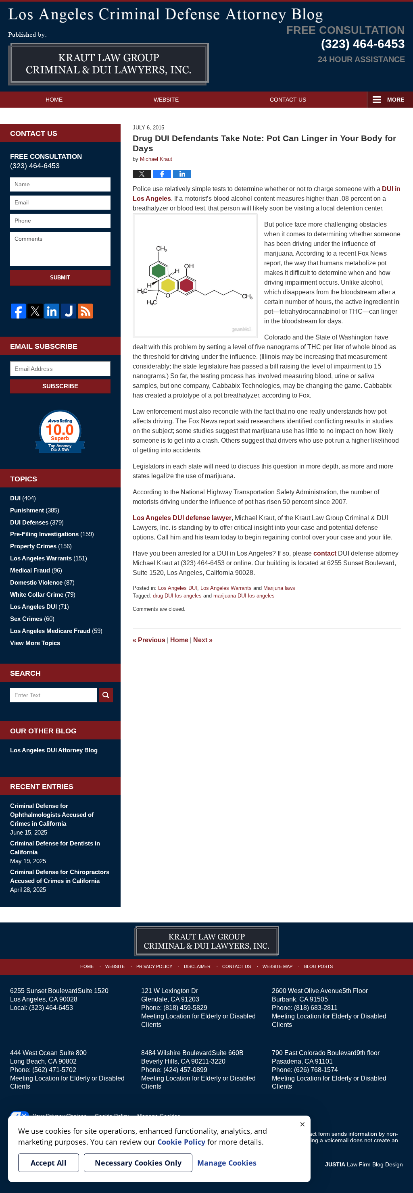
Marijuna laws (279, 588)
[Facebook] (18, 311)
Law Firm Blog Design (364, 1164)
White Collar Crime (42, 594)
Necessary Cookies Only (138, 1163)
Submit (60, 278)
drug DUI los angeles (177, 596)
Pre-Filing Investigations (52, 534)
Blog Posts (318, 966)
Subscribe (60, 386)
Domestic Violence (42, 582)
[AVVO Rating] (60, 431)
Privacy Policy (154, 966)
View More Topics (35, 642)
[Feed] (85, 311)
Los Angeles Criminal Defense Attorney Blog (108, 58)
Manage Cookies (227, 1163)
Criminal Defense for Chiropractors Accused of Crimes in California (59, 876)
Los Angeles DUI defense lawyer (182, 517)
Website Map (277, 966)
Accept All (49, 1163)
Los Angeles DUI (177, 588)
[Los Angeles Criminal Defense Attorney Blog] (206, 14)
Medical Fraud (36, 570)
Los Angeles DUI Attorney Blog (54, 750)
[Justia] (68, 311)
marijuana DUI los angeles (244, 596)
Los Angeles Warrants (226, 588)
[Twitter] (35, 311)
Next (203, 640)
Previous (149, 640)
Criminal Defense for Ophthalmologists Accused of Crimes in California (52, 814)
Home (54, 99)
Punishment (34, 510)
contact (324, 553)
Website (166, 99)
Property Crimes (41, 546)
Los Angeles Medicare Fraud (56, 630)
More (395, 99)
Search (106, 695)
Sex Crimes (32, 618)
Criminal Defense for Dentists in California (55, 848)
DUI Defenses (37, 522)
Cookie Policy (181, 1142)
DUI (23, 498)
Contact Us (288, 99)
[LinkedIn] (52, 311)
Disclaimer (197, 966)
